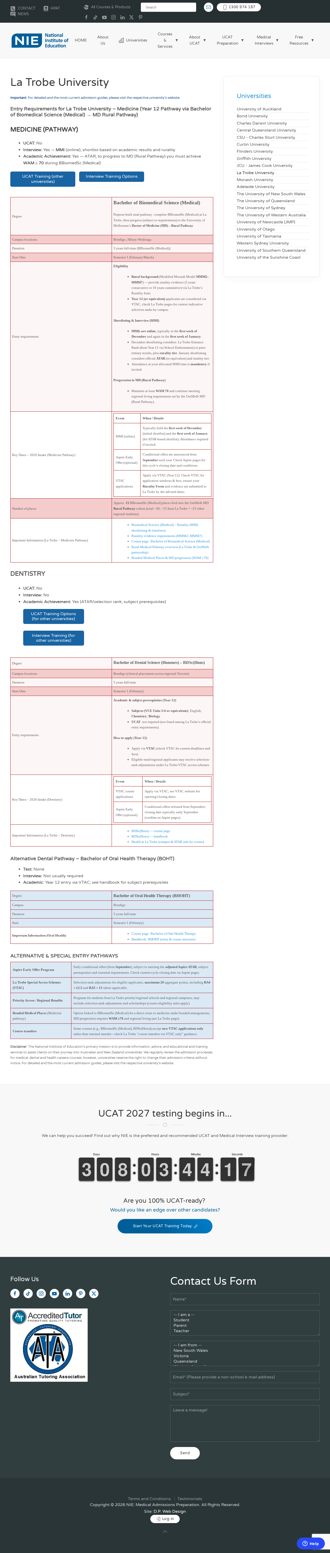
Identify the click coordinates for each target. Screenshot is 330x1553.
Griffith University (254, 158)
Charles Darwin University (262, 123)
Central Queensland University (266, 130)
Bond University (252, 116)
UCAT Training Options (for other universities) (53, 616)
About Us (103, 40)
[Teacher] (245, 1331)
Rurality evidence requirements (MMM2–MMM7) (166, 536)
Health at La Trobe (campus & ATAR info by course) (167, 842)
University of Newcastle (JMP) (266, 222)
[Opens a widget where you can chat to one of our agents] (310, 1544)
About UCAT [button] (194, 40)
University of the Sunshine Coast (269, 257)
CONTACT (27, 8)
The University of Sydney (261, 207)
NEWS (23, 14)
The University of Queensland (266, 201)
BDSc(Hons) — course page (150, 831)
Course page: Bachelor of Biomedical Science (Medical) (170, 541)
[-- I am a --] (245, 1315)
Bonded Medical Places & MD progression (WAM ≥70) (169, 558)
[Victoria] (245, 1356)
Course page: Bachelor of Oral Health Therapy (163, 934)
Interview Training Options (112, 176)
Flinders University (255, 151)
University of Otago (256, 229)
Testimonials (189, 1498)
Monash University (255, 179)
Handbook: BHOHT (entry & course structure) (163, 939)
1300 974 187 (241, 7)
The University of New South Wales (271, 194)
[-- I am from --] (245, 1345)
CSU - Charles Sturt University (266, 137)
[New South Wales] (245, 1350)
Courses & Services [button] (165, 40)
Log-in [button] (167, 1519)
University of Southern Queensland (271, 250)
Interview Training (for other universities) (53, 638)
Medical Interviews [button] (264, 40)
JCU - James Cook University (265, 165)
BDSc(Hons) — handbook (149, 836)
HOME (81, 40)
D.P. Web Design (170, 1511)
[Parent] (245, 1325)
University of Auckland (259, 109)
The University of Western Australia (271, 215)
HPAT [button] (55, 8)
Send (185, 1453)
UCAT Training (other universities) (42, 179)
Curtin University (253, 144)
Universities (136, 40)
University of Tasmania (259, 236)
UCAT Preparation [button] (227, 40)
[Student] (245, 1320)
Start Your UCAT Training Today (162, 1226)
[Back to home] (40, 40)
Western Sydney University (263, 243)
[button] (165, 1531)
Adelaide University (256, 186)
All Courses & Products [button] (110, 7)
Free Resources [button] (299, 40)
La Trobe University (255, 172)
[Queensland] (245, 1361)
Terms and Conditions (149, 1498)
